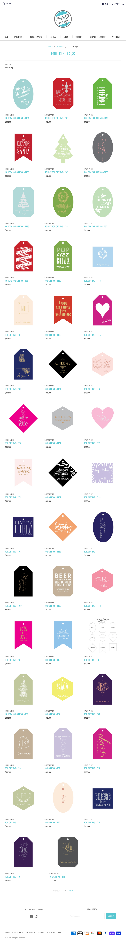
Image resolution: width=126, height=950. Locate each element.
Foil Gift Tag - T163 (13, 551)
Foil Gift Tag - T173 (53, 443)
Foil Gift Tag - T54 (13, 768)
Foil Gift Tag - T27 (12, 822)
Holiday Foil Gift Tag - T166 (96, 172)
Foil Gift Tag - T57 (52, 714)
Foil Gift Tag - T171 (13, 497)
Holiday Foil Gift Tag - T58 (56, 226)
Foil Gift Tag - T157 (13, 660)
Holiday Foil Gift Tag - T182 (57, 118)
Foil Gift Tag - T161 (92, 551)
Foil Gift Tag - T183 (13, 389)
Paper (66, 37)
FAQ (59, 932)
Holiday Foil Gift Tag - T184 (17, 118)
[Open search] (4, 3)
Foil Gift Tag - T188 (92, 280)
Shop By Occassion (97, 37)
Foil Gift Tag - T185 (92, 334)
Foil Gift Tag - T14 (57, 876)
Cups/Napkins (17, 932)
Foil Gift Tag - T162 (53, 551)
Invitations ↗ (19, 37)
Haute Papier (9, 115)
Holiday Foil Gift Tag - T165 (17, 226)
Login (117, 3)
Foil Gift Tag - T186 (53, 334)
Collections (60, 46)
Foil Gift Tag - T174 (13, 443)
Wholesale (116, 37)
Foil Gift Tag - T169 (53, 497)
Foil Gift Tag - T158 (92, 605)
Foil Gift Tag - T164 (92, 497)
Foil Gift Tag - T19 (12, 876)
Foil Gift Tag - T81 (92, 660)
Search (8, 3)
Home (6, 37)
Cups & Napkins (36, 37)
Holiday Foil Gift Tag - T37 (95, 226)
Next (71, 891)
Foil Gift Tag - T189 (53, 280)
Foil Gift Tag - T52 (52, 768)
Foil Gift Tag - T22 (52, 822)
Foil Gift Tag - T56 (92, 714)
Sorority (79, 37)
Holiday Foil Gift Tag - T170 (96, 118)
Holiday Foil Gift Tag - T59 (16, 714)
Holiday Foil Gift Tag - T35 (16, 280)
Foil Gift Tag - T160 (13, 605)
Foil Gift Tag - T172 (92, 443)
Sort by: (8, 65)
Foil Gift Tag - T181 (53, 389)
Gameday (53, 37)
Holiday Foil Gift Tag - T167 (56, 172)
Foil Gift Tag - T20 (92, 822)
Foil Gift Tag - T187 (13, 334)
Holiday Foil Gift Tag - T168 (17, 172)
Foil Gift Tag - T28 (92, 768)
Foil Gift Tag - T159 (53, 605)
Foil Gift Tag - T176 (92, 389)
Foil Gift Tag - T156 (53, 660)
